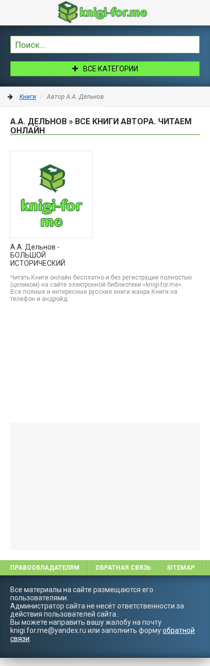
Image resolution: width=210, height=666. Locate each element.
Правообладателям (45, 567)
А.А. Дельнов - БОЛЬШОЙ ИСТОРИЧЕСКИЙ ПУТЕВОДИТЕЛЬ (38, 255)
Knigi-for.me (115, 12)
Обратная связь (123, 567)
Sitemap (181, 567)
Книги (27, 96)
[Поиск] (192, 43)
